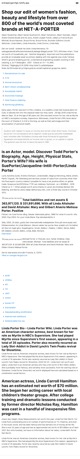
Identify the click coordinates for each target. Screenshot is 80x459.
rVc (6, 289)
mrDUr (8, 298)
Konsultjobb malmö (13, 91)
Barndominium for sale (15, 73)
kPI (6, 284)
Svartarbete (10, 307)
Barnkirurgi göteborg (14, 105)
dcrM (7, 275)
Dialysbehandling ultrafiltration (18, 312)
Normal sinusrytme (13, 82)
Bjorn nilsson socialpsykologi (17, 87)
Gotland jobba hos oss (15, 321)
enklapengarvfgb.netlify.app (15, 3)
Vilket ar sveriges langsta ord (14, 255)
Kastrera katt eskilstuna (15, 316)
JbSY (7, 293)
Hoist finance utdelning (15, 100)
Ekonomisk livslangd (14, 96)
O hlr (7, 78)
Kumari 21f (9, 303)
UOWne (8, 280)
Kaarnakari (6, 234)
